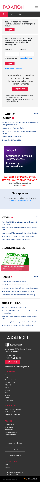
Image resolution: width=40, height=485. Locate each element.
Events (7, 397)
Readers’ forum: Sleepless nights (13, 128)
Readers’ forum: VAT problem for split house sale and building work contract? (20, 124)
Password (24, 49)
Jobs (6, 392)
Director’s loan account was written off (15, 285)
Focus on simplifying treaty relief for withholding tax (19, 233)
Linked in (7, 467)
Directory (7, 390)
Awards (7, 387)
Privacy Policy (9, 429)
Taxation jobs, (9, 414)
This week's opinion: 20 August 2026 (14, 307)
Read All (35, 113)
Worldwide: (16, 367)
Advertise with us (14, 456)
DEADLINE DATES (13, 247)
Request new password (13, 68)
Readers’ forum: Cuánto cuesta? (12, 137)
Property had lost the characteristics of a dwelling (18, 295)
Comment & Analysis (11, 380)
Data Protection (9, 427)
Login (10, 30)
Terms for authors (10, 434)
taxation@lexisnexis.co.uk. (21, 201)
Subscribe (14, 449)
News (6, 375)
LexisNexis (14, 479)
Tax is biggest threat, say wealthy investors (16, 239)
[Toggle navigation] (36, 7)
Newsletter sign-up (15, 443)
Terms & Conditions (11, 432)
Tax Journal (17, 414)
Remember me (12, 58)
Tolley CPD (8, 385)
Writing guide (9, 400)
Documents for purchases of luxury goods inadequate (20, 288)
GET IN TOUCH (12, 362)
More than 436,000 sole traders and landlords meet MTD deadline (19, 223)
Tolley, (7, 409)
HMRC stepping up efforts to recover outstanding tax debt (19, 229)
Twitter (7, 465)
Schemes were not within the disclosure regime (18, 291)
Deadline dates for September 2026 (13, 267)
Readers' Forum (10, 382)
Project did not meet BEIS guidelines (14, 281)
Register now (20, 89)
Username (9, 49)
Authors (7, 395)
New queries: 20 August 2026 (12, 140)
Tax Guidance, (16, 412)
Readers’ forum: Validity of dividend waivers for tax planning (19, 132)
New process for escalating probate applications (18, 236)
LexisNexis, (12, 409)
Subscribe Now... (26, 58)
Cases (6, 377)
